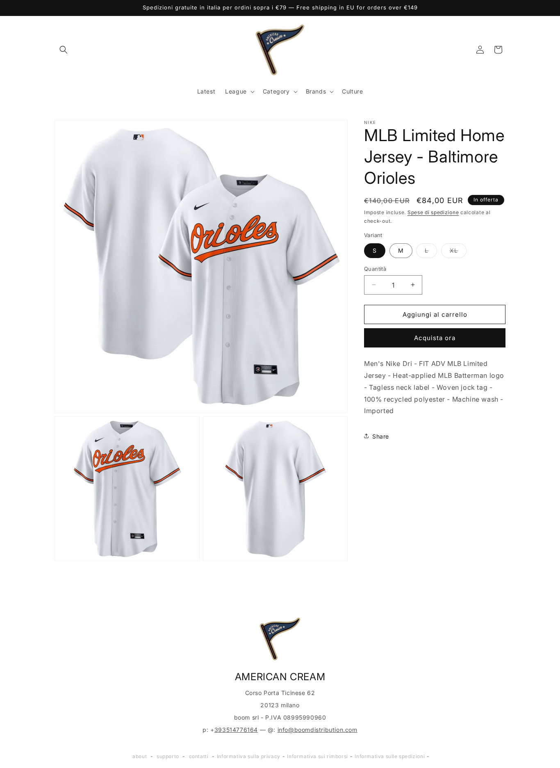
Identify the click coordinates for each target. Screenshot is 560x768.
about (139, 756)
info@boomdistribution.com (317, 729)
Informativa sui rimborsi (317, 756)
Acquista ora (434, 337)
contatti (199, 756)
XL (458, 252)
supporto (168, 756)
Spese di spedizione (433, 212)
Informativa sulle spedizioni (390, 756)
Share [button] (380, 435)
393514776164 (236, 729)
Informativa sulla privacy (248, 756)
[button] (64, 50)
